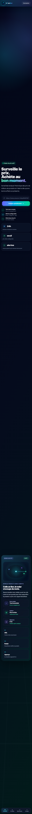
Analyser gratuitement (16, 203)
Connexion (26, 3)
